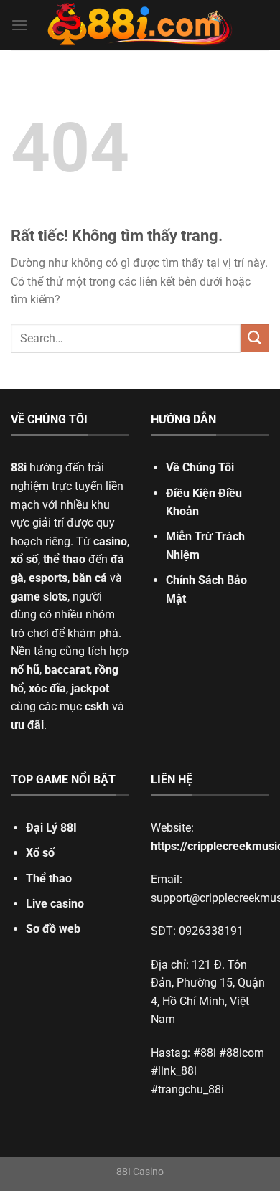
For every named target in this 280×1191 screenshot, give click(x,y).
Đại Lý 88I (51, 827)
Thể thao (49, 878)
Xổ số (40, 853)
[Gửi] (255, 338)
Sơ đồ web (53, 929)
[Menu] (19, 24)
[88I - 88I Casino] (140, 25)
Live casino (55, 903)
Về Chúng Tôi (200, 467)
